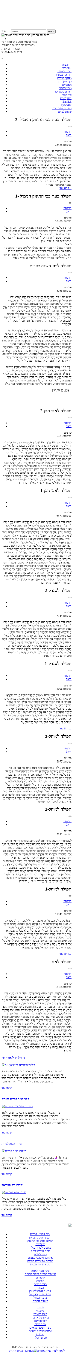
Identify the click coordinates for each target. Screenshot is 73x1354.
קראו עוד (6, 1087)
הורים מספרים (63, 91)
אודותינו (67, 68)
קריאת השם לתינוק (40, 1291)
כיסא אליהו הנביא (40, 1264)
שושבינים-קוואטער (40, 1294)
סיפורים (40, 1277)
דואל (69, 135)
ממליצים (40, 1244)
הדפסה (67, 131)
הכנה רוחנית (64, 71)
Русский (66, 105)
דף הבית (67, 64)
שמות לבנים (65, 111)
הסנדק (40, 1307)
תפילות (40, 1280)
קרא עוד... (66, 188)
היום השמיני (40, 1314)
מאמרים (67, 84)
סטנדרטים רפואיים (40, 1327)
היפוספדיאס (40, 1320)
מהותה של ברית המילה (40, 1261)
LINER (29, 1350)
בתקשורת (66, 98)
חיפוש (51, 31)
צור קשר (67, 94)
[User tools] (70, 126)
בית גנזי (40, 1310)
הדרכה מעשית (63, 74)
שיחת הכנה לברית (11, 1143)
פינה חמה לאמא (40, 1270)
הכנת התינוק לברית (40, 1237)
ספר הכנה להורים (62, 108)
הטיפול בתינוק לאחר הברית (40, 1274)
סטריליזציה (40, 1254)
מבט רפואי (65, 88)
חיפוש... (5, 31)
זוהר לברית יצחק (40, 1251)
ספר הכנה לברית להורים (15, 1099)
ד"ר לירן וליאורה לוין (13, 1057)
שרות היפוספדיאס (11, 1185)
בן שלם (40, 1334)
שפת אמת (40, 1324)
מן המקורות (65, 81)
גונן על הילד (40, 1337)
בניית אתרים (15, 1350)
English (67, 101)
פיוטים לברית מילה (40, 1247)
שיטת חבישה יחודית (40, 1331)
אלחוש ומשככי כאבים (40, 1257)
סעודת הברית (40, 1301)
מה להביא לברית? (40, 1234)
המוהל (40, 1287)
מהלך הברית (64, 78)
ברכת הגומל (40, 1297)
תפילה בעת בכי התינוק (40, 1240)
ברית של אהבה (40, 1317)
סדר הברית (40, 1284)
